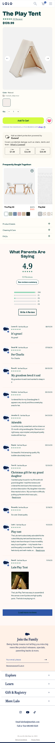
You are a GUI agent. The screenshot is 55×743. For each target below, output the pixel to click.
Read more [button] (16, 497)
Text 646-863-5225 (30, 726)
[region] (27, 292)
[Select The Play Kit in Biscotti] (24, 214)
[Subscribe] (45, 659)
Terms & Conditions (21, 739)
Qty (4, 111)
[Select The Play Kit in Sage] (10, 214)
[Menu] (50, 3)
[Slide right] (47, 58)
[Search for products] (35, 3)
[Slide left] (7, 58)
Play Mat (41, 207)
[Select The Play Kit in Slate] (15, 214)
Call (18, 726)
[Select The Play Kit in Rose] (19, 214)
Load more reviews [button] (27, 612)
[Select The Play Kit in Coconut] (6, 214)
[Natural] (7, 103)
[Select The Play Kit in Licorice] (28, 214)
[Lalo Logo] (7, 3)
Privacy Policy (35, 739)
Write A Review (27, 312)
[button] (43, 3)
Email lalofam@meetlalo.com (27, 722)
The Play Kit (9, 207)
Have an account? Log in (15, 665)
